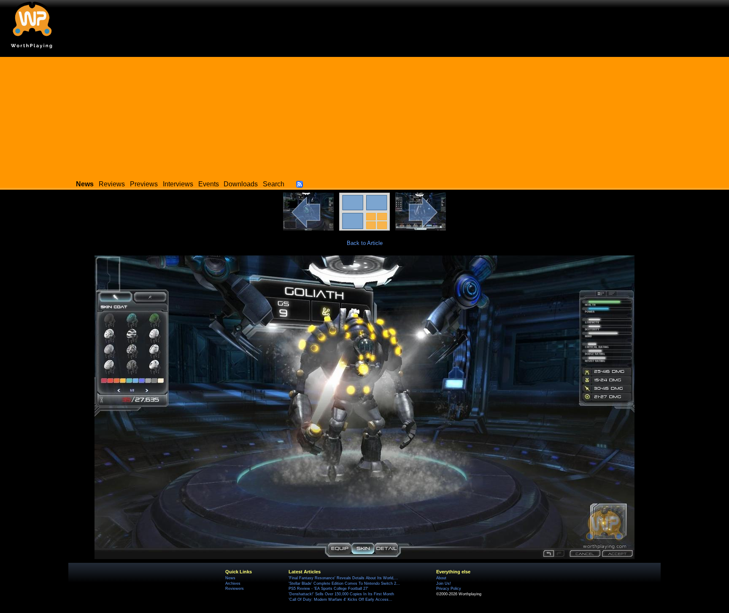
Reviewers (234, 588)
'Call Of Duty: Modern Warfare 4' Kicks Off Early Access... (340, 599)
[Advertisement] (364, 116)
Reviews (112, 184)
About (441, 578)
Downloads (241, 184)
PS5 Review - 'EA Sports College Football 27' (328, 588)
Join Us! (443, 583)
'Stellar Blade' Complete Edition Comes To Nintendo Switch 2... (344, 583)
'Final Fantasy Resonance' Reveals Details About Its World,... (343, 578)
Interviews (178, 184)
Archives (232, 583)
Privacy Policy (448, 588)
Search (273, 184)
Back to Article (365, 243)
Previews (144, 184)
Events (208, 184)
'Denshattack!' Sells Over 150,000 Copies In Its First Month (341, 594)
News (230, 578)
